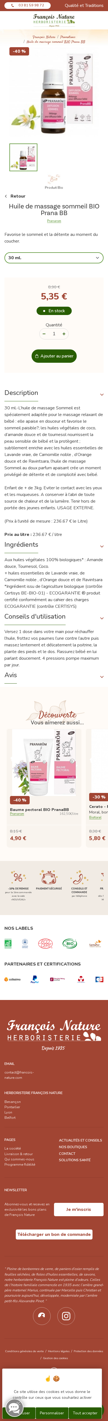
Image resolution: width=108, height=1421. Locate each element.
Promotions (68, 37)
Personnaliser (52, 1413)
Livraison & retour (18, 1154)
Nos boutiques (73, 1147)
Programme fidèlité (19, 1164)
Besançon (12, 1101)
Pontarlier (12, 1107)
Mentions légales (59, 1351)
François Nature (44, 37)
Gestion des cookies (55, 1358)
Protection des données (88, 1351)
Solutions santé (75, 1160)
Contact (67, 1153)
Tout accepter (85, 1413)
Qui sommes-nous (19, 1159)
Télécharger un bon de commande (54, 1234)
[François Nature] (54, 20)
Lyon (8, 1112)
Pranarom (54, 221)
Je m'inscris (78, 1209)
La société (12, 1148)
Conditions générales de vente (24, 1351)
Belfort (10, 1117)
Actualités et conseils (80, 1140)
